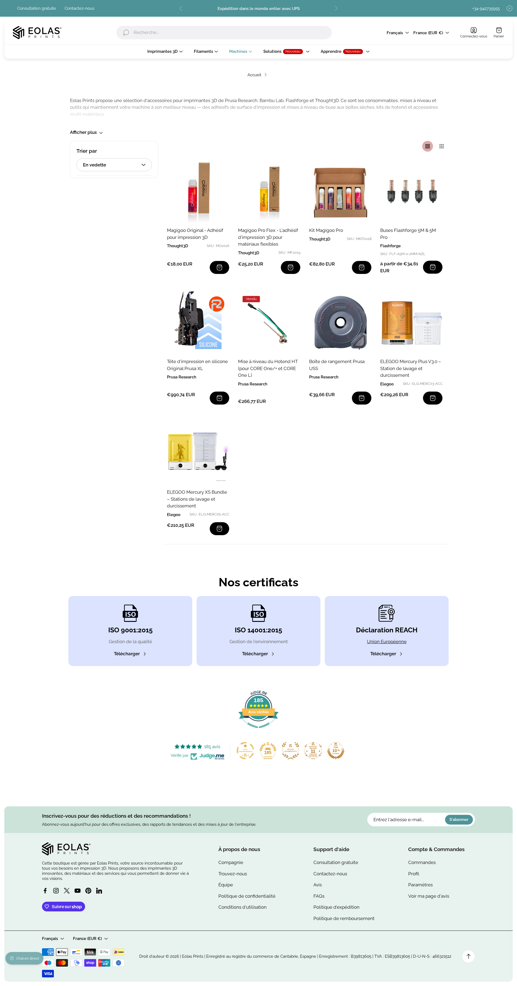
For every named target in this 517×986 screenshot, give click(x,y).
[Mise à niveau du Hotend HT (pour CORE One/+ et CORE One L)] (269, 322)
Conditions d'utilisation (242, 907)
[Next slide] (336, 8)
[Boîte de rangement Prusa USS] (340, 322)
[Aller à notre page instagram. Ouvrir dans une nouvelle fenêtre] (56, 890)
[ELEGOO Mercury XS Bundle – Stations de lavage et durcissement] (198, 453)
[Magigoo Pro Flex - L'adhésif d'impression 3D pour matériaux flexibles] (269, 191)
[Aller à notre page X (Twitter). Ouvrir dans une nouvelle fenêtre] (67, 890)
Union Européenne (387, 641)
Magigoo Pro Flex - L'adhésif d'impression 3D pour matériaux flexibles (268, 237)
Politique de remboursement (344, 918)
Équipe (225, 884)
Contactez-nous (79, 8)
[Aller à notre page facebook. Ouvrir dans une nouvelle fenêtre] (45, 890)
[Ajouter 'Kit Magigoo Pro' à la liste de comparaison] (360, 171)
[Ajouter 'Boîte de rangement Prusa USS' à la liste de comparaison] (360, 302)
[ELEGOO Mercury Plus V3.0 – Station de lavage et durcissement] (411, 322)
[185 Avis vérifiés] (258, 730)
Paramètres (420, 884)
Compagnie (230, 862)
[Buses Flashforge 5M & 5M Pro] (411, 191)
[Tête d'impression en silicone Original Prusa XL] (198, 322)
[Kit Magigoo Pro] (340, 191)
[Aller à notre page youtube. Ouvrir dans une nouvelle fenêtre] (77, 890)
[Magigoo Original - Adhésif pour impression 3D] (198, 191)
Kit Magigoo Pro (326, 230)
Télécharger (127, 653)
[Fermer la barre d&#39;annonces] (509, 8)
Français (395, 32)
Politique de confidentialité (246, 896)
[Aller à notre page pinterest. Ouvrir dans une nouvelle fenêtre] (88, 890)
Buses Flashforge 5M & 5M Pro (408, 234)
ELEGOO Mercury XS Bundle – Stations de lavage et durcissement (197, 498)
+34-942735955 (486, 8)
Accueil (254, 74)
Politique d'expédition (336, 907)
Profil (413, 873)
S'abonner (459, 819)
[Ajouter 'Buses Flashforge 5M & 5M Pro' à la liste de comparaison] (431, 171)
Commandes (422, 862)
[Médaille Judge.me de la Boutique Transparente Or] (245, 750)
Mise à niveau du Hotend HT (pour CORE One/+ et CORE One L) (268, 368)
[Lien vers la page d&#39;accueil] (66, 849)
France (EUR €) (428, 32)
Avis (317, 884)
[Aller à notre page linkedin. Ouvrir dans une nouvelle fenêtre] (99, 890)
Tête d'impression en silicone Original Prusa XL (197, 365)
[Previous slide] (181, 8)
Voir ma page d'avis (428, 896)
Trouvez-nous (232, 873)
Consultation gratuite (36, 8)
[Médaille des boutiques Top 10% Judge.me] (335, 750)
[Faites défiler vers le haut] (468, 956)
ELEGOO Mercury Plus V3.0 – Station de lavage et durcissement (410, 368)
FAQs (318, 896)
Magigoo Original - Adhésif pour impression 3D (195, 234)
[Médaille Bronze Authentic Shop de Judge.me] (290, 750)
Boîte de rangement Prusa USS (337, 365)
